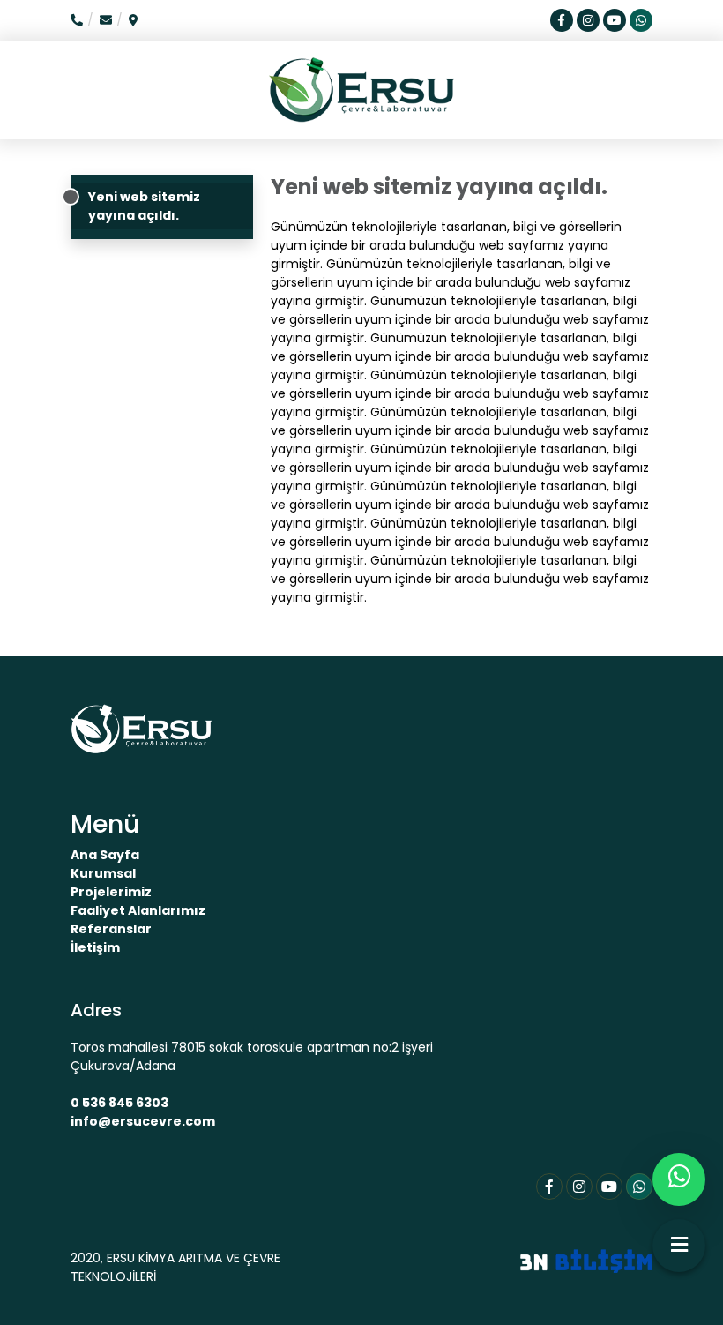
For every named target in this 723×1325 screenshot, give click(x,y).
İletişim (95, 947)
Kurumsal (103, 873)
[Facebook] (549, 1186)
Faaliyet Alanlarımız (138, 910)
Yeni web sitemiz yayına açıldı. (144, 206)
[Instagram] (579, 1186)
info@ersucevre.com (143, 1121)
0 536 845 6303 (119, 1103)
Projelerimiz (111, 892)
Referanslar (111, 929)
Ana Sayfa (105, 855)
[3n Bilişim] (586, 1260)
